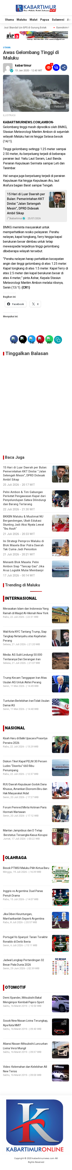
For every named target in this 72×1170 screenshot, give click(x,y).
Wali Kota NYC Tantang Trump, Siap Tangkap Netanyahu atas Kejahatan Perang (25, 636)
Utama (9, 20)
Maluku (22, 20)
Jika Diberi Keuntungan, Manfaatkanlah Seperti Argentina (23, 916)
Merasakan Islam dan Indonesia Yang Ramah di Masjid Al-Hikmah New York (26, 611)
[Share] (63, 67)
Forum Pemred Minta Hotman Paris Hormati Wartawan (25, 809)
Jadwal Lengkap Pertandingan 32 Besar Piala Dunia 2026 (23, 962)
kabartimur (23, 65)
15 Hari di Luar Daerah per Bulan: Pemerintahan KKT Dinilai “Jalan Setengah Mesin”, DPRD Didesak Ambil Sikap (26, 204)
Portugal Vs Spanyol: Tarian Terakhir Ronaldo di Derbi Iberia (25, 939)
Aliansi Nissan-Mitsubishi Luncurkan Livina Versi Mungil (25, 1046)
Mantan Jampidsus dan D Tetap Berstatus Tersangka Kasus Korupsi (25, 832)
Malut (33, 20)
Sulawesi (58, 20)
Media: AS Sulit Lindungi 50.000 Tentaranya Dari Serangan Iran (22, 657)
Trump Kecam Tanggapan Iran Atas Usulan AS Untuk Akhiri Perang (25, 680)
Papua (44, 20)
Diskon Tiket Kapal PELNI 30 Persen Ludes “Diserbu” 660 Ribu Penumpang (25, 765)
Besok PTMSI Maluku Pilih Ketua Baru (26, 868)
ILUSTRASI (9, 115)
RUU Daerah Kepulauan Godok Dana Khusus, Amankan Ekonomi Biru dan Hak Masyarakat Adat (25, 788)
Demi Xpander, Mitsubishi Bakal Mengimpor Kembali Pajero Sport (23, 1000)
